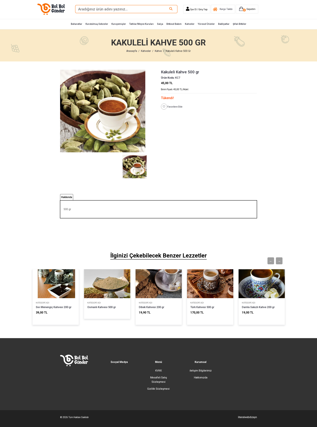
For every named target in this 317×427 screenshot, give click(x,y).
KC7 (170, 77)
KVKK (158, 370)
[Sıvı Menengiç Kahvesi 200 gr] (56, 283)
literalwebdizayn (247, 417)
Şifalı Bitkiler (239, 24)
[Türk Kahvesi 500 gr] (210, 283)
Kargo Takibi (226, 9)
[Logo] (51, 8)
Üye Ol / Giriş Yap (198, 9)
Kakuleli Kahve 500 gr (180, 72)
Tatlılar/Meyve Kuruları (141, 24)
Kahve (158, 51)
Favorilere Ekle (174, 106)
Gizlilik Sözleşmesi (158, 388)
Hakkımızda (200, 377)
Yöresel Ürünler (206, 24)
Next (277, 260)
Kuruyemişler (118, 24)
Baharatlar (76, 24)
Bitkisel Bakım (174, 24)
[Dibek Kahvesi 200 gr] (159, 283)
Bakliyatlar (223, 24)
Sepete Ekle (50, 319)
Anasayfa (131, 51)
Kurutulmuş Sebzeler (97, 24)
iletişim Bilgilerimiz (201, 370)
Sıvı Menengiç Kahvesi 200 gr (53, 307)
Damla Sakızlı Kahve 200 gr (258, 307)
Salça (160, 24)
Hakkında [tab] (66, 197)
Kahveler (189, 24)
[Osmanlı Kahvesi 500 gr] (107, 283)
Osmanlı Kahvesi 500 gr (101, 307)
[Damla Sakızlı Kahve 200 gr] (262, 283)
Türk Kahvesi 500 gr (202, 307)
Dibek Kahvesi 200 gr (151, 307)
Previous (269, 260)
